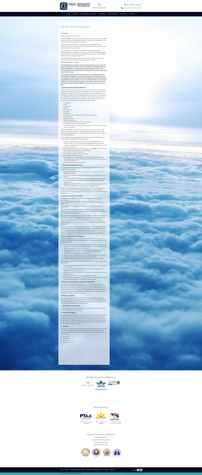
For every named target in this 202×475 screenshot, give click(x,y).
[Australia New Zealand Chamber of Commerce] (116, 416)
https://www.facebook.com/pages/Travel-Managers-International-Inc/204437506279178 (138, 470)
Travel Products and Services (88, 14)
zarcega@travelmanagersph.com (67, 340)
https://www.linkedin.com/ (141, 470)
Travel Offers (102, 14)
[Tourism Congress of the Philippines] (101, 416)
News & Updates (112, 14)
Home (68, 14)
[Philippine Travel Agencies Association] (86, 417)
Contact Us (132, 14)
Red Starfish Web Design (137, 473)
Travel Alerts (123, 14)
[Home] (84, 6)
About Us (75, 14)
